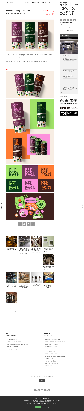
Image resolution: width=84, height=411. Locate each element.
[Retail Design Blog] (69, 9)
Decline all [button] (45, 406)
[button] (27, 403)
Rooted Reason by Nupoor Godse (18, 11)
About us (27, 2)
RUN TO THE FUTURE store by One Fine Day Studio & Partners (36, 249)
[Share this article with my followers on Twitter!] (24, 224)
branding (10, 230)
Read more (49, 401)
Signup (11, 2)
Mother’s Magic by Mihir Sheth (36, 285)
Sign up (42, 380)
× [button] (82, 396)
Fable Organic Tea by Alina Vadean (48, 249)
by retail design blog (12, 251)
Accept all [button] (38, 406)
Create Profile (69, 30)
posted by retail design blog (12, 13)
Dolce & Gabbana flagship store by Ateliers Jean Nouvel (12, 285)
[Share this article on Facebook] (20, 224)
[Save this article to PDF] (33, 224)
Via (7, 69)
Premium (42, 2)
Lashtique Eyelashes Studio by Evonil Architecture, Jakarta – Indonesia (24, 286)
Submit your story (35, 2)
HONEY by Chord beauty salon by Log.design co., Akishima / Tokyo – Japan (11, 306)
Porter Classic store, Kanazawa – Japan (12, 249)
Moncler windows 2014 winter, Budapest (48, 267)
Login (7, 2)
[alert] (42, 403)
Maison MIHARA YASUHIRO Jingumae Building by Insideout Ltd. (24, 250)
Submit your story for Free (69, 28)
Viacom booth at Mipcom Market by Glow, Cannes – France (48, 286)
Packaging (15, 230)
